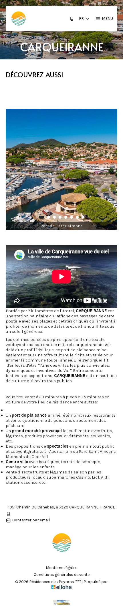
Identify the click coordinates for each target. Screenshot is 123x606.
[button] (41, 217)
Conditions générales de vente (62, 574)
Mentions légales (62, 568)
